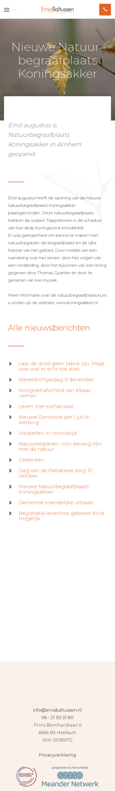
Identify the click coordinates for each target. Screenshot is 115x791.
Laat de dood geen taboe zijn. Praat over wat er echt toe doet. (62, 366)
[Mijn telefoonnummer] (105, 9)
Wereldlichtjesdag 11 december (56, 380)
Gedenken (31, 460)
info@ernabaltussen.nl (57, 710)
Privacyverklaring (57, 755)
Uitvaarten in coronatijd (47, 433)
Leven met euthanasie (46, 406)
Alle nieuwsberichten (49, 328)
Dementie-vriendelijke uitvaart (56, 503)
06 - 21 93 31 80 (57, 717)
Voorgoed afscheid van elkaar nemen (55, 393)
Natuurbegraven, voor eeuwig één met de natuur (60, 446)
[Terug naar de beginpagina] (57, 10)
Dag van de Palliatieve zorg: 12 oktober (55, 473)
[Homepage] (57, 684)
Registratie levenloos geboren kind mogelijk (61, 516)
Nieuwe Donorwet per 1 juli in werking (54, 419)
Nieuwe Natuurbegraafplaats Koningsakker (54, 489)
